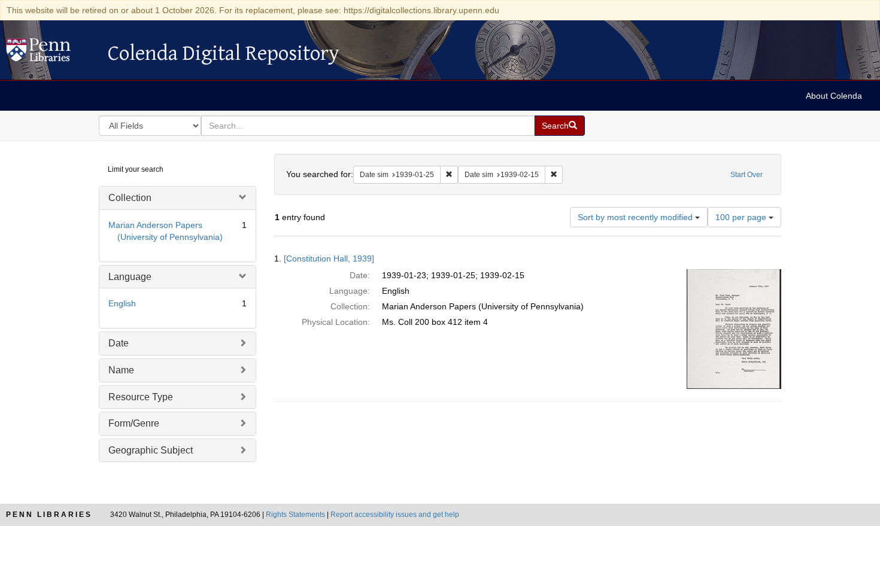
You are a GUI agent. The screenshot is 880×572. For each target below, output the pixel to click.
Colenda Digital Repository (51, 53)
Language (129, 277)
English (122, 303)
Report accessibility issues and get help (394, 514)
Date (118, 343)
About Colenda (834, 96)
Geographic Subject (150, 450)
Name (121, 370)
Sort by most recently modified (636, 217)
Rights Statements (295, 514)
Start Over (746, 175)
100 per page (742, 217)
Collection (129, 198)
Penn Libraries (49, 514)
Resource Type (140, 397)
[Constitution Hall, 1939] (329, 258)
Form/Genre (133, 423)
